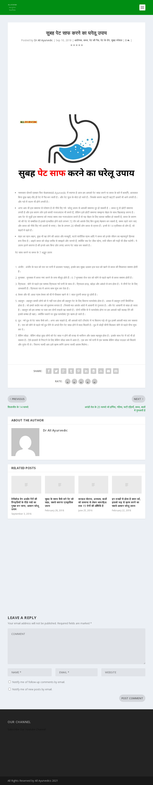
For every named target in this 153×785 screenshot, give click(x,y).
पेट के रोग (105, 40)
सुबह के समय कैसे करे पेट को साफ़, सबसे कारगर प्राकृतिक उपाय (59, 502)
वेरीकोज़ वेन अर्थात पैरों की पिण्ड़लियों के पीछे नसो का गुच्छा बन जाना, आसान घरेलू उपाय (25, 504)
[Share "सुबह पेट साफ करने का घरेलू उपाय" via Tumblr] (71, 371)
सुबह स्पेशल (116, 40)
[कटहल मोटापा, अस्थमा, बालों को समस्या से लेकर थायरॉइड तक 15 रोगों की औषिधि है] (93, 485)
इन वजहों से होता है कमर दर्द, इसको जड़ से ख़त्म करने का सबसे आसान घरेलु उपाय (126, 502)
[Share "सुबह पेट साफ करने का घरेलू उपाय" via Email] (108, 371)
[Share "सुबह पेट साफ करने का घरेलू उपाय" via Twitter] (56, 371)
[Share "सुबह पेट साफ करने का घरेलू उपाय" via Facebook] (48, 371)
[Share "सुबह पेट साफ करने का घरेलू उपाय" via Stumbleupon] (101, 371)
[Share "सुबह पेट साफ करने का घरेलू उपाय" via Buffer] (93, 371)
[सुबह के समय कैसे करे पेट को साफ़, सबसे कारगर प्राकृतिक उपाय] (60, 485)
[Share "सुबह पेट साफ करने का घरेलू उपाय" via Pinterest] (78, 371)
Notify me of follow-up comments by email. (38, 682)
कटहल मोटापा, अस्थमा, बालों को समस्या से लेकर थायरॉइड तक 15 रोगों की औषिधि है (92, 502)
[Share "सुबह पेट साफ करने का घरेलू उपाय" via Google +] (63, 371)
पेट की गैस (94, 40)
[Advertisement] (76, 82)
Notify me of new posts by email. (32, 689)
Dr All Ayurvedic (43, 40)
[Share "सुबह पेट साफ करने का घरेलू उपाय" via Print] (116, 371)
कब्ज (85, 40)
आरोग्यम (78, 40)
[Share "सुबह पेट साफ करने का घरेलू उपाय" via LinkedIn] (86, 371)
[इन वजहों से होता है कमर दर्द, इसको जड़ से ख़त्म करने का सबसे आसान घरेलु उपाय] (127, 485)
